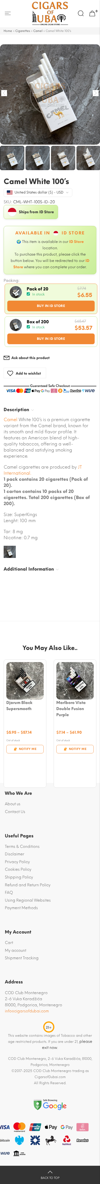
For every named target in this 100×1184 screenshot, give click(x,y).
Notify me (28, 749)
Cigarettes (22, 31)
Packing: (12, 281)
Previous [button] (4, 93)
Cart (9, 942)
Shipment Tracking (22, 958)
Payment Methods (21, 908)
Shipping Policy (19, 877)
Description (16, 409)
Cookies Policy (18, 869)
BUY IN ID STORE (51, 306)
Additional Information (29, 569)
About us (12, 804)
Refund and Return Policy (27, 885)
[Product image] (25, 681)
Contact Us (15, 811)
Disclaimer (14, 854)
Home (8, 31)
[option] (50, 94)
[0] (92, 13)
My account (15, 950)
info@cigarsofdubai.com (27, 1011)
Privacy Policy (17, 862)
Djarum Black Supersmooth (19, 705)
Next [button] (96, 93)
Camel (37, 31)
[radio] (51, 299)
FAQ (9, 892)
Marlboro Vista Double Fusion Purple (71, 708)
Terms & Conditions (22, 846)
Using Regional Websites (28, 900)
